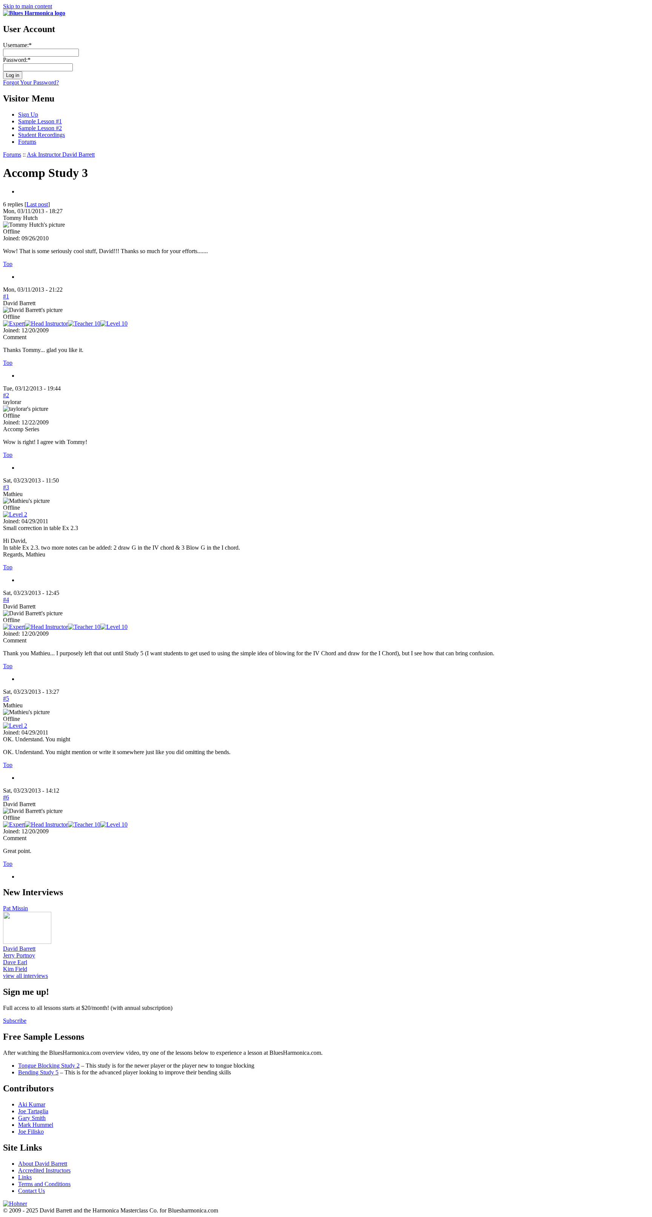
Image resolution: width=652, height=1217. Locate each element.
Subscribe (14, 1020)
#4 (6, 599)
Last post (37, 204)
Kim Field (15, 969)
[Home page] (34, 13)
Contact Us (31, 1191)
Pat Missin (15, 908)
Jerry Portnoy (19, 955)
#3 (6, 487)
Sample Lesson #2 (40, 128)
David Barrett (19, 948)
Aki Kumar (31, 1104)
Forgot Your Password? (31, 82)
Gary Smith (32, 1118)
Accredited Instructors (44, 1170)
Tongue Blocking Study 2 (49, 1065)
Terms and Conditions (44, 1184)
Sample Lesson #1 (40, 121)
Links (25, 1177)
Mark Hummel (35, 1125)
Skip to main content (27, 6)
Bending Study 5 (38, 1072)
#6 (6, 797)
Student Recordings (41, 135)
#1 (6, 296)
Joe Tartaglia (33, 1111)
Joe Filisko (31, 1131)
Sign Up (28, 114)
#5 (6, 698)
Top (7, 264)
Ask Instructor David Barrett (61, 154)
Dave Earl (15, 962)
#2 (6, 395)
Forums (27, 141)
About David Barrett (42, 1163)
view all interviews (25, 976)
